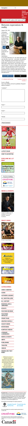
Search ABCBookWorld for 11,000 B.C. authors (24, 14)
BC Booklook (14, 3)
